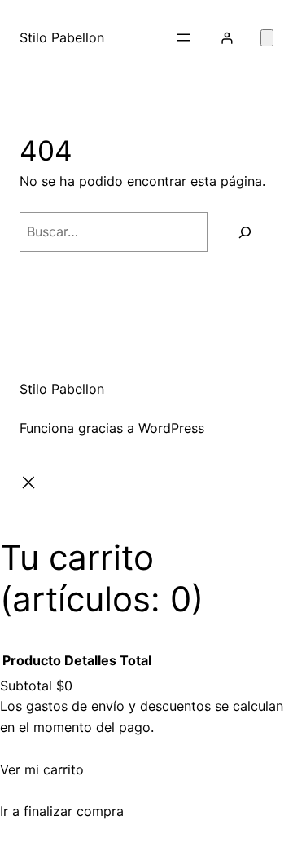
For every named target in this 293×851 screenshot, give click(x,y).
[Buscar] (244, 232)
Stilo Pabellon (62, 37)
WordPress (171, 428)
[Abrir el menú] (183, 37)
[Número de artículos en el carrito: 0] (266, 37)
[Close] (29, 485)
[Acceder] (226, 38)
